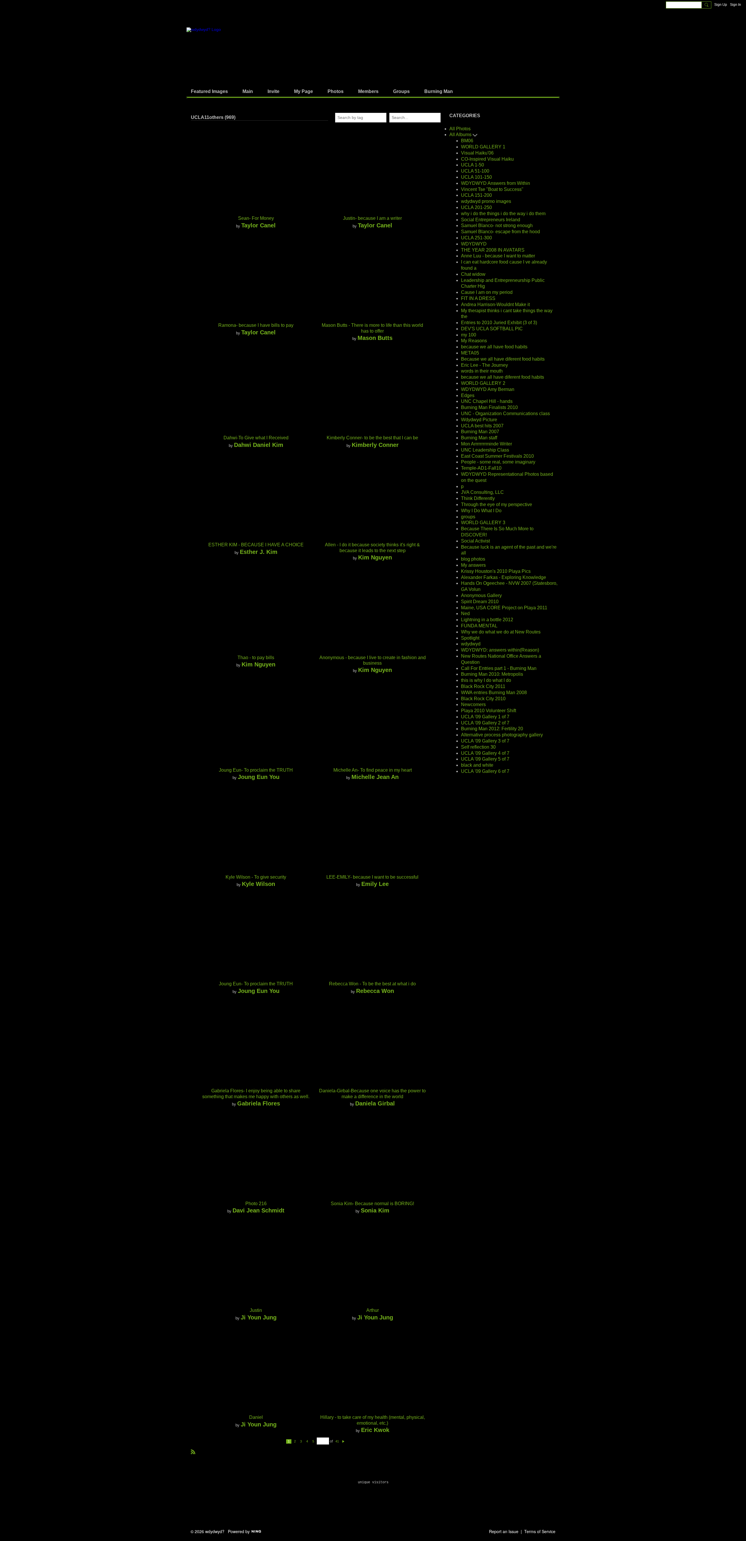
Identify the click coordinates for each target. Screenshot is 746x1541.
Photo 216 (256, 1203)
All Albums (461, 134)
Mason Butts (375, 337)
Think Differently (478, 498)
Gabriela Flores (258, 1103)
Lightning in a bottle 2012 (487, 619)
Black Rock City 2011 (483, 686)
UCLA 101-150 (476, 177)
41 (337, 1441)
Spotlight (470, 638)
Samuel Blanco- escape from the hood (500, 231)
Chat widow (473, 274)
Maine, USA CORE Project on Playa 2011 (504, 607)
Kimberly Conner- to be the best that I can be (372, 437)
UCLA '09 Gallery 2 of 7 (485, 722)
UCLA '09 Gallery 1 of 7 (485, 716)
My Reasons (474, 340)
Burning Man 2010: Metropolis (492, 674)
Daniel (256, 1417)
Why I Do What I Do (481, 510)
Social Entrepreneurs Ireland (490, 219)
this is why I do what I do (486, 680)
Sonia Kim (375, 1210)
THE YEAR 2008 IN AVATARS (493, 250)
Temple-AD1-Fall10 (481, 468)
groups (468, 516)
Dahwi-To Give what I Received (256, 437)
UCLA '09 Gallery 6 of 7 (485, 771)
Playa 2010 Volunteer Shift (488, 710)
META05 (470, 352)
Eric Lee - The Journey (484, 365)
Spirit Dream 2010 (480, 601)
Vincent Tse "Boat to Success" (492, 189)
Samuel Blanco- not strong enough (497, 225)
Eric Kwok (375, 1429)
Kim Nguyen (375, 557)
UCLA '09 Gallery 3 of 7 (485, 740)
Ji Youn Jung (259, 1317)
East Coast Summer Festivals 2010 (497, 456)
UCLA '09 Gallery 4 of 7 (485, 753)
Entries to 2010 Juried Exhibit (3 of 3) (499, 322)
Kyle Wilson (258, 883)
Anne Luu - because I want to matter (498, 255)
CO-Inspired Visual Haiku (487, 159)
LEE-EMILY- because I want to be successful (372, 877)
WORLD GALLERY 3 (483, 522)
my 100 (468, 334)
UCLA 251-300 (476, 237)
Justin (256, 1310)
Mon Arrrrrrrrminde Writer (486, 443)
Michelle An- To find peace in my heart (372, 770)
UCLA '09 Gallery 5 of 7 (485, 759)
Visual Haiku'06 (477, 152)
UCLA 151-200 (476, 195)
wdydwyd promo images (486, 201)
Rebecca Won (375, 990)
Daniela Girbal (375, 1103)
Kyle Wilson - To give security (256, 877)
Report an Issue (503, 1531)
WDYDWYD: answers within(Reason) (500, 649)
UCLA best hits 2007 (482, 425)
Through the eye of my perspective (496, 504)
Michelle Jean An (375, 776)
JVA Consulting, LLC (482, 492)
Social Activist (475, 540)
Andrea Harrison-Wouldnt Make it (495, 304)
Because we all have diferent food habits (503, 359)
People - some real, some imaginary (498, 461)
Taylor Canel (258, 225)
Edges (467, 395)
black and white (477, 765)
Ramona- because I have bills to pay (255, 325)
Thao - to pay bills (255, 657)
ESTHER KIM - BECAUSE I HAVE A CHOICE (256, 544)
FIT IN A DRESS (478, 298)
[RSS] (193, 1451)
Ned (465, 613)
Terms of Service (539, 1531)
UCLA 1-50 (472, 164)
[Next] (343, 1441)
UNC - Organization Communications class (505, 413)
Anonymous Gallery (481, 595)
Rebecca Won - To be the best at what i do (372, 983)
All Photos (460, 128)
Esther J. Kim (258, 551)
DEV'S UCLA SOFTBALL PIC (492, 328)
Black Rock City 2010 (483, 698)
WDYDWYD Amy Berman (487, 389)
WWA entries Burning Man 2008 (494, 692)
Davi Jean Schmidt (258, 1210)
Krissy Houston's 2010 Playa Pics (496, 571)
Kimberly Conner (375, 444)
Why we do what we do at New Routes (501, 631)
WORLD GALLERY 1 (483, 146)
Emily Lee (375, 883)
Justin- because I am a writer (372, 218)
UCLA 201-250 (476, 207)
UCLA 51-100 (475, 171)
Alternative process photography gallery (502, 734)
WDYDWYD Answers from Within (495, 183)
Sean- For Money (256, 218)
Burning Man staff (479, 437)
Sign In (735, 5)
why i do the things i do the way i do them (503, 213)
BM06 (467, 140)
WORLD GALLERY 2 (483, 383)
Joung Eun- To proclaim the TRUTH (256, 770)
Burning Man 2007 (480, 431)
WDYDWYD (474, 243)
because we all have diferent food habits (502, 377)
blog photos (473, 559)
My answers (473, 565)
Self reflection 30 (478, 747)
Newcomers (473, 704)
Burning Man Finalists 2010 (489, 407)
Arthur (372, 1310)
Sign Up (720, 5)
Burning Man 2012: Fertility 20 (492, 728)
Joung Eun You (258, 776)
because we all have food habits (494, 346)
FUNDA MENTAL (479, 625)
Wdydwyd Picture (479, 419)
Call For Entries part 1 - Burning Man (498, 668)
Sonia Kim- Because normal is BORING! (372, 1203)
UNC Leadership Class (485, 449)
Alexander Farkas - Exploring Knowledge (503, 577)
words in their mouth (482, 370)
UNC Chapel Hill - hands (487, 401)
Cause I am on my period (487, 292)
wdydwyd (471, 643)
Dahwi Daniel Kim (258, 444)
